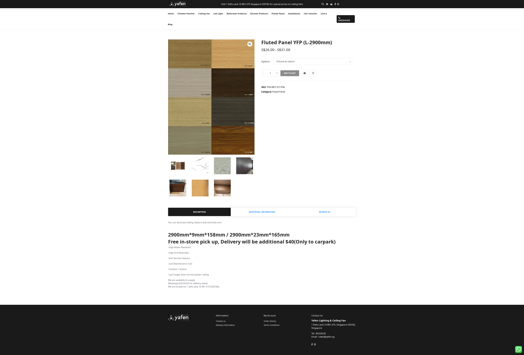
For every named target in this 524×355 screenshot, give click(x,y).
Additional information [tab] (262, 212)
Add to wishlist (313, 73)
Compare (305, 73)
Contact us (221, 321)
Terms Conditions (272, 325)
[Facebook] (335, 4)
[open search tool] (322, 4)
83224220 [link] (321, 333)
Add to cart (290, 73)
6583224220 (344, 20)
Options (265, 61)
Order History (270, 321)
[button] (249, 44)
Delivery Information (225, 325)
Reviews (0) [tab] (324, 212)
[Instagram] (338, 4)
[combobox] (313, 61)
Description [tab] (199, 212)
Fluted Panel (278, 91)
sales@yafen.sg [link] (326, 336)
